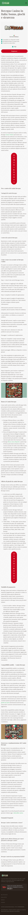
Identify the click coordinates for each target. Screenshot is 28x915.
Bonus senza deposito (14, 442)
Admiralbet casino (18, 813)
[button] (26, 3)
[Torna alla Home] (5, 3)
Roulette (4, 897)
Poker (3, 902)
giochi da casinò (5, 702)
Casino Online (9, 134)
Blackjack (4, 894)
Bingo (3, 899)
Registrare (14, 51)
